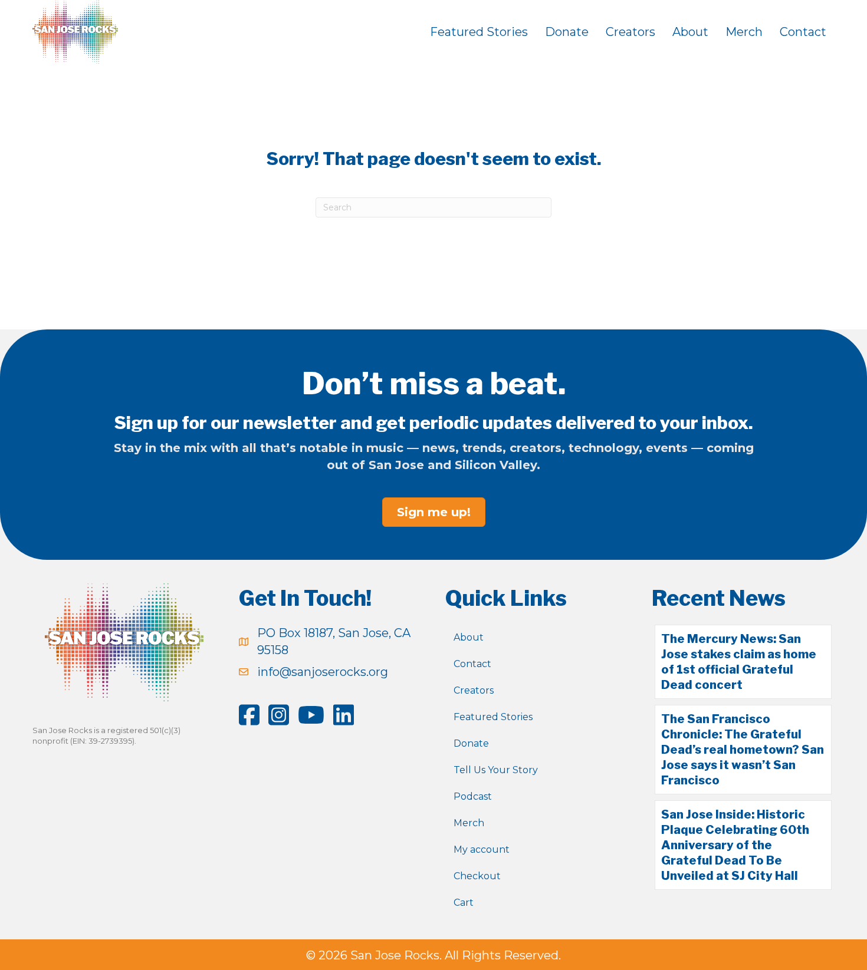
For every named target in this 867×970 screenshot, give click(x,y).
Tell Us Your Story (496, 770)
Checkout (477, 876)
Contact (803, 32)
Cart (464, 902)
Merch (744, 32)
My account (482, 849)
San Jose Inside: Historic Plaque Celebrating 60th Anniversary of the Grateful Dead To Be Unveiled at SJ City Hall (735, 845)
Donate (567, 32)
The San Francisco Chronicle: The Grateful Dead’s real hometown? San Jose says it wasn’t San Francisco (742, 749)
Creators (630, 32)
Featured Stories (479, 32)
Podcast (473, 796)
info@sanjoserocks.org (322, 672)
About (690, 32)
